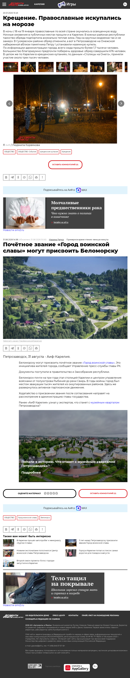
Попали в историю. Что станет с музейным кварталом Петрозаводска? (68, 464)
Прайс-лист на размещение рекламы (100, 615)
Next (121, 103)
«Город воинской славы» (98, 362)
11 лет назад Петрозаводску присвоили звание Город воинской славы (98, 541)
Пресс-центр (59, 615)
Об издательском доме (37, 615)
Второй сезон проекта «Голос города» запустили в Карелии (36, 561)
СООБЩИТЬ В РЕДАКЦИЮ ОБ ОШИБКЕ (42, 619)
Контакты (73, 615)
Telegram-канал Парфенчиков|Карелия (22, 341)
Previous (9, 103)
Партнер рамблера (52, 666)
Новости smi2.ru (13, 230)
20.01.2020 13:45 (10, 13)
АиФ (8, 145)
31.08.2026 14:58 (10, 239)
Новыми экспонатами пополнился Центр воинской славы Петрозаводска (37, 551)
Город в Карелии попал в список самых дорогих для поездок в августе (98, 551)
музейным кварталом (105, 402)
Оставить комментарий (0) (65, 165)
